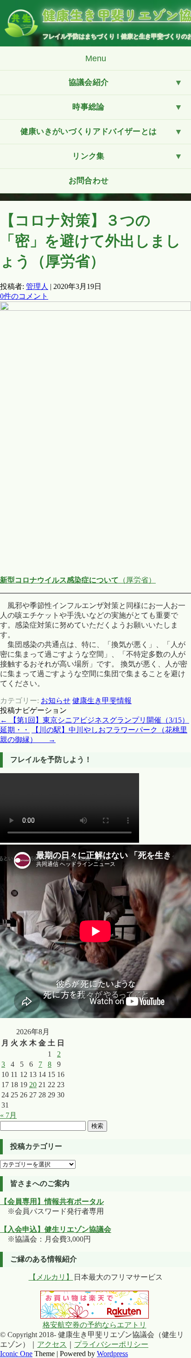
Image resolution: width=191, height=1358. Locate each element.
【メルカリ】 (51, 1277)
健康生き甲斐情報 (102, 701)
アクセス (52, 1344)
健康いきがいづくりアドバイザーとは (88, 131)
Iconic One (16, 1354)
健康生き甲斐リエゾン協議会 (117, 15)
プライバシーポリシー (111, 1344)
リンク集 (88, 156)
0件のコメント (24, 296)
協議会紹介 (89, 82)
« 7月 (8, 1115)
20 (33, 1085)
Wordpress (112, 1354)
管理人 (37, 286)
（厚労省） (78, 580)
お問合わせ (89, 180)
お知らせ (55, 701)
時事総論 (88, 106)
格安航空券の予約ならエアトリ (94, 1325)
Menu (95, 58)
